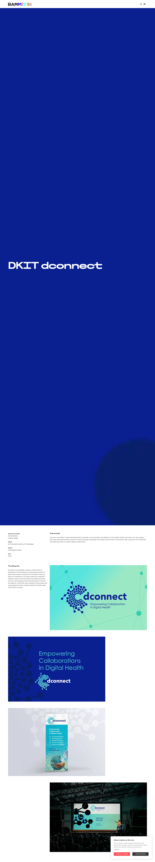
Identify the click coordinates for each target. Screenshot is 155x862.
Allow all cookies (122, 854)
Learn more (116, 849)
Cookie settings (140, 854)
